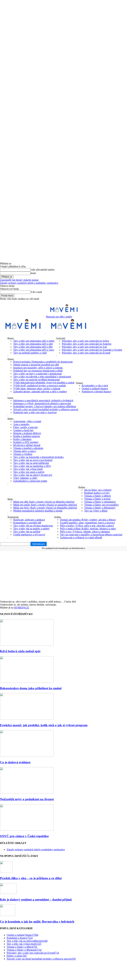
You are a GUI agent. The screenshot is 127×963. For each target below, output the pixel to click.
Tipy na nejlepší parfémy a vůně (30, 352)
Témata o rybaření (22, 454)
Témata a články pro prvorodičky (101, 504)
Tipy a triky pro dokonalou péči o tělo (33, 346)
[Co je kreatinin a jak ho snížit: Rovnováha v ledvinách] (7, 915)
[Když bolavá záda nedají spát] (27, 644)
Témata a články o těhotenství (99, 507)
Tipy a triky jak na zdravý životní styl (32, 475)
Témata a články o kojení (97, 498)
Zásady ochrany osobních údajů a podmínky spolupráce (29, 282)
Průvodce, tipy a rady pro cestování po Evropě (86, 352)
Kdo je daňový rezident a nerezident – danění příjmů (36, 899)
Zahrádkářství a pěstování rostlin (30, 481)
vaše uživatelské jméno (43, 269)
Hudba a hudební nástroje (26, 436)
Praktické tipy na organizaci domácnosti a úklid (38, 370)
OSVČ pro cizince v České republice (24, 836)
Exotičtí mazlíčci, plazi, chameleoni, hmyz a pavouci (87, 522)
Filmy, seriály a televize (25, 427)
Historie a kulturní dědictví (27, 433)
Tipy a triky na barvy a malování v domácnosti (37, 373)
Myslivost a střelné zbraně (26, 445)
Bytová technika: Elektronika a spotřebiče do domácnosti (43, 361)
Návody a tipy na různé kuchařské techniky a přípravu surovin (45, 409)
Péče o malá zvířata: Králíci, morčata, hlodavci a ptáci (88, 528)
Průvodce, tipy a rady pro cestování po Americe (86, 343)
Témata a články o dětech (97, 495)
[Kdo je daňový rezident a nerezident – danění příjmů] (8, 893)
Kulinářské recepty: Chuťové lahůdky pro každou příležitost (44, 406)
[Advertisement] (63, 575)
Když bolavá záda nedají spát (20, 651)
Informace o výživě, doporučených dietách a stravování (42, 403)
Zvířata (57, 517)
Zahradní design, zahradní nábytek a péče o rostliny (40, 391)
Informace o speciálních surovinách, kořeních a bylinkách (43, 400)
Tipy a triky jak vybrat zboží (28, 469)
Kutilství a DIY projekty (26, 442)
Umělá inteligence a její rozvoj (29, 534)
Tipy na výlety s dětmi (95, 510)
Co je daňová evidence (15, 762)
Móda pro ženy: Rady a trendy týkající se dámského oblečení (45, 507)
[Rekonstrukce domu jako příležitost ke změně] (27, 681)
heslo (33, 273)
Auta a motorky (21, 424)
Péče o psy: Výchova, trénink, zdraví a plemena (85, 531)
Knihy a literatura (22, 439)
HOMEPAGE (21, 607)
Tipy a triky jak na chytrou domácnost (33, 525)
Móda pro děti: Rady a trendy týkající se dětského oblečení (43, 501)
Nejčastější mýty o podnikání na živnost (27, 799)
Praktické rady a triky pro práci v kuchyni (35, 412)
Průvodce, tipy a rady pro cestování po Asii (84, 346)
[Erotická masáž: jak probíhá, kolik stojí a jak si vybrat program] (27, 718)
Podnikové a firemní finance (96, 391)
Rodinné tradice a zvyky (97, 492)
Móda (10, 499)
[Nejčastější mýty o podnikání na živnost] (27, 792)
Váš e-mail (36, 292)
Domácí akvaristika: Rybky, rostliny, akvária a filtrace (88, 519)
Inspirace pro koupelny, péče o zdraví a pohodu (38, 367)
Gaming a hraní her (23, 430)
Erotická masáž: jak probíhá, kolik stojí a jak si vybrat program (43, 725)
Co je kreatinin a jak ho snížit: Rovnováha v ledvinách (37, 921)
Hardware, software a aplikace (29, 519)
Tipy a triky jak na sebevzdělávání (31, 463)
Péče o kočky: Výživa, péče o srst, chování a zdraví (87, 525)
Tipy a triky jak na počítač (26, 531)
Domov (10, 359)
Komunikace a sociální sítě (27, 522)
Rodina (81, 487)
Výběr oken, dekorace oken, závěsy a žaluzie (36, 388)
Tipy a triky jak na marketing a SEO (32, 466)
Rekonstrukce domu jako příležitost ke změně (31, 688)
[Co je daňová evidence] (27, 755)
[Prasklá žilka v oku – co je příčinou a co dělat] (6, 871)
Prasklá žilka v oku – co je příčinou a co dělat (31, 878)
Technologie (13, 517)
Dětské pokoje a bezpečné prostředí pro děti (36, 364)
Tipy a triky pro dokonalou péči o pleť (33, 343)
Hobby (10, 418)
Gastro (10, 397)
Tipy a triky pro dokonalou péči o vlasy (33, 349)
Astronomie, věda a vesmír (27, 421)
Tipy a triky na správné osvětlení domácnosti (36, 379)
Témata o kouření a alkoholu (28, 448)
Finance (79, 382)
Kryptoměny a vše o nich (95, 385)
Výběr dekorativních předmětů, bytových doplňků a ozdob (43, 382)
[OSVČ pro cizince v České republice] (27, 829)
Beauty (10, 338)
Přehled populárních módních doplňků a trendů (37, 510)
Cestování (60, 338)
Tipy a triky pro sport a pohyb (28, 472)
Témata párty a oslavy (24, 451)
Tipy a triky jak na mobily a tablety (31, 528)
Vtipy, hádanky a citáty (25, 478)
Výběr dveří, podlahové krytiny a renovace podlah (39, 385)
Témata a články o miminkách (100, 501)
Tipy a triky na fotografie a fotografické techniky (38, 457)
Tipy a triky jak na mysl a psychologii (32, 460)
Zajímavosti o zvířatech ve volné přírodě (81, 537)
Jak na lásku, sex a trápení (97, 489)
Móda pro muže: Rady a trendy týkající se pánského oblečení (45, 504)
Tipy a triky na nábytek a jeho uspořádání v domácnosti (42, 376)
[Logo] (23, 332)
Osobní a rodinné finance (95, 388)
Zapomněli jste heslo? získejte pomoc (19, 280)
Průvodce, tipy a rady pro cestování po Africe (85, 340)
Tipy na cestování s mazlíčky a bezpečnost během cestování (91, 534)
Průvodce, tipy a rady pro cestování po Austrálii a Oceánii (92, 349)
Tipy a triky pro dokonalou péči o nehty (34, 340)
